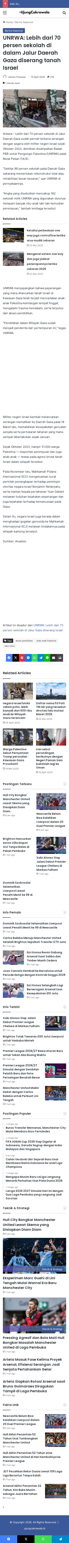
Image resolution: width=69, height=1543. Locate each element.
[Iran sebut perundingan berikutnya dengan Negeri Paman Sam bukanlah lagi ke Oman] (51, 737)
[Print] (60, 658)
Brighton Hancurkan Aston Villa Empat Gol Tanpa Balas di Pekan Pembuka (17, 845)
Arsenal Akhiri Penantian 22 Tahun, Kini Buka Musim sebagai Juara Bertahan (22, 1490)
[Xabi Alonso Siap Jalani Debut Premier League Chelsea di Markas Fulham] (51, 845)
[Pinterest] (22, 658)
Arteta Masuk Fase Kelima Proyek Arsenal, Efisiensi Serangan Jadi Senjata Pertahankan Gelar (32, 1364)
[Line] (47, 658)
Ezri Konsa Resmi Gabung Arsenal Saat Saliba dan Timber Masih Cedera (44, 956)
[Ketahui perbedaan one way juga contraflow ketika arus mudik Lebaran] (13, 235)
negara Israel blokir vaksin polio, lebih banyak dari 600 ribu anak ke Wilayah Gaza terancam (17, 710)
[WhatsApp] (35, 658)
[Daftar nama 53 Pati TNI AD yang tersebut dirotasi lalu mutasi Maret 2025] (51, 691)
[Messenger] (28, 658)
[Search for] (64, 14)
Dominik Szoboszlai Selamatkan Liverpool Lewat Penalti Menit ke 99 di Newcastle (18, 891)
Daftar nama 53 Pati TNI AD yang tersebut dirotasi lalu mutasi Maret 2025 (51, 708)
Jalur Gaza (9, 646)
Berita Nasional (24, 22)
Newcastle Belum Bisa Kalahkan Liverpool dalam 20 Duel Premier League (50, 820)
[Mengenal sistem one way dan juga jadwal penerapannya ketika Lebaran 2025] (13, 258)
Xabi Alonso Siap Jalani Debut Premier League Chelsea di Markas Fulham (51, 864)
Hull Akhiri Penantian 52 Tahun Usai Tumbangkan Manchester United (20, 1438)
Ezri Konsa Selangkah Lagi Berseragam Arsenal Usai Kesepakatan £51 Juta (45, 989)
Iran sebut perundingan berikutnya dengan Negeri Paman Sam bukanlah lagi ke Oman (49, 758)
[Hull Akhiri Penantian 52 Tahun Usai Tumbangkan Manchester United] (55, 1439)
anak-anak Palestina (46, 640)
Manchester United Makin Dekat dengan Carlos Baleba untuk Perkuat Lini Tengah (21, 1094)
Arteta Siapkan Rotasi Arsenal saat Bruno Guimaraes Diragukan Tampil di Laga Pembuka (34, 1386)
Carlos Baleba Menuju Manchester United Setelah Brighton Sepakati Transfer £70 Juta (34, 940)
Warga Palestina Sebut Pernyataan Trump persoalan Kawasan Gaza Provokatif (16, 756)
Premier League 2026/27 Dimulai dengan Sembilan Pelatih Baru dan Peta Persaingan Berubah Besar (21, 1071)
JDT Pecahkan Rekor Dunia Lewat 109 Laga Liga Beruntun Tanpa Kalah (32, 1473)
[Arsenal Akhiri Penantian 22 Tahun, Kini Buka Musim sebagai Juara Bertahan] (55, 1491)
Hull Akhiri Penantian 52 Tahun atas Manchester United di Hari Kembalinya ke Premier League (32, 1457)
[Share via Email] (53, 658)
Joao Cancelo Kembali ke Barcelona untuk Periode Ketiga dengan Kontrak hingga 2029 (34, 973)
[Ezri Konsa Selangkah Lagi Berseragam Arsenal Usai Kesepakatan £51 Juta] (13, 990)
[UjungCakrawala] (34, 13)
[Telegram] (41, 658)
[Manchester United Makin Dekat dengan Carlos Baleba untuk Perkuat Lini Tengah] (55, 1093)
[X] (15, 658)
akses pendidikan (24, 640)
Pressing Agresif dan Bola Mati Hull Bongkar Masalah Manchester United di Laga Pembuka (33, 1342)
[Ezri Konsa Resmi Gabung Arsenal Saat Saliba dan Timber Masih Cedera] (13, 957)
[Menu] (5, 14)
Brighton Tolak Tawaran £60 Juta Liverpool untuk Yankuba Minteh (33, 1038)
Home (9, 22)
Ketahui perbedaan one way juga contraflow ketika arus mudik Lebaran (46, 235)
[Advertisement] (34, 375)
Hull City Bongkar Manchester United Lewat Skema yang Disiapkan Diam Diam (16, 803)
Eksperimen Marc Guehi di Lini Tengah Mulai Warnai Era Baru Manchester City (30, 1283)
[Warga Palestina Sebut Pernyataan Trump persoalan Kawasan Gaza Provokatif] (18, 737)
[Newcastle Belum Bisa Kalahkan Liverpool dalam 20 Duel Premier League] (51, 801)
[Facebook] (9, 658)
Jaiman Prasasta (17, 76)
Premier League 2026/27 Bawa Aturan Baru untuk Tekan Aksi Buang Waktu (33, 1053)
